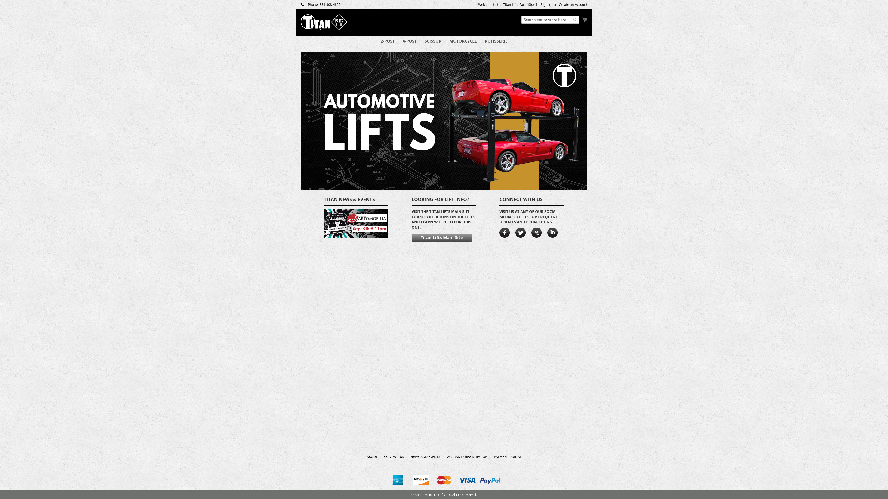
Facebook (505, 233)
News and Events (425, 456)
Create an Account (573, 4)
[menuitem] (388, 41)
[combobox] (550, 20)
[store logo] (324, 22)
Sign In (546, 4)
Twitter (520, 233)
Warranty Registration (467, 456)
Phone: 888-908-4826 (324, 4)
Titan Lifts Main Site (442, 237)
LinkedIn (552, 233)
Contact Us (394, 456)
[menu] (444, 41)
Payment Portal (507, 456)
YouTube (536, 233)
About (372, 456)
